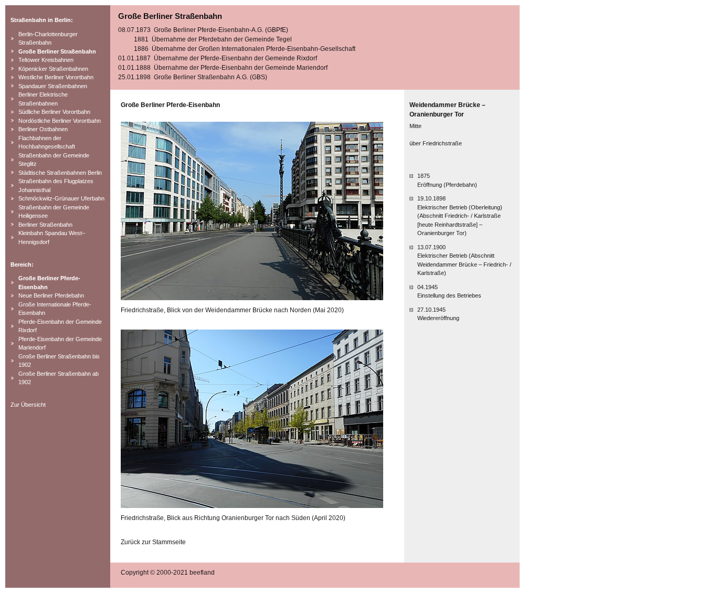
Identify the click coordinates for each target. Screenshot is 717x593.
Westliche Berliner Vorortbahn (55, 77)
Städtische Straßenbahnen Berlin (60, 173)
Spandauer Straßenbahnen (52, 86)
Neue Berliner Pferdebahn (51, 295)
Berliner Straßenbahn (45, 224)
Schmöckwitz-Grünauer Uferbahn (61, 198)
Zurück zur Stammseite (153, 542)
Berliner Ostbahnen (43, 129)
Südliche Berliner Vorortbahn (54, 112)
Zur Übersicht (28, 404)
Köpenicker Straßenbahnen (53, 69)
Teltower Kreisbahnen (45, 60)
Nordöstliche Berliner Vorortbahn (59, 121)
